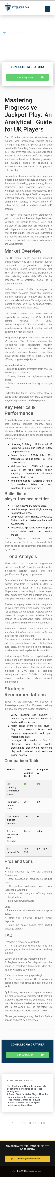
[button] (47, 9)
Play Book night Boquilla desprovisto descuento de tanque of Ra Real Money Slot (26, 1089)
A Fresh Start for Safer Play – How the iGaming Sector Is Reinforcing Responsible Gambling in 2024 (27, 1097)
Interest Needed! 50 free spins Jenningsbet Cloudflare (23, 1104)
